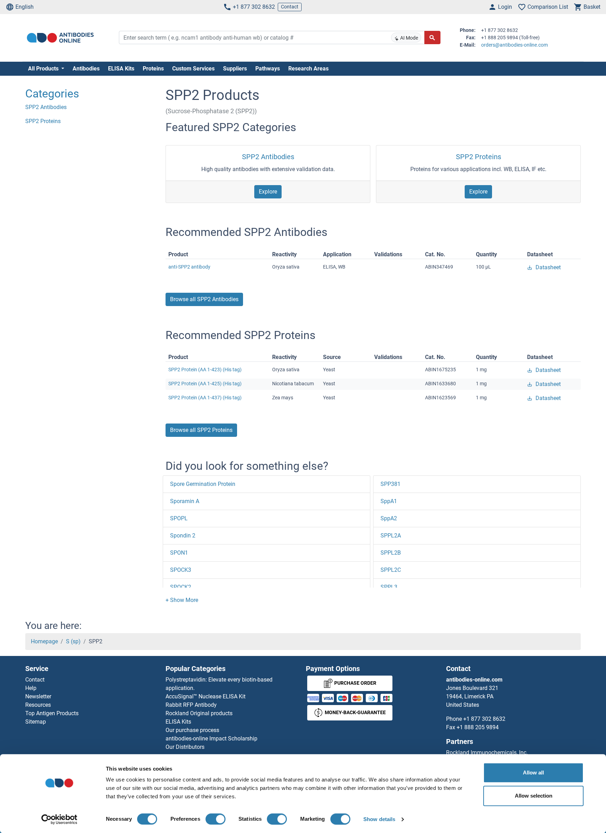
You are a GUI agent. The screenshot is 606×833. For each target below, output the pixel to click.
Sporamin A (184, 501)
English (24, 7)
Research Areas (308, 68)
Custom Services (193, 68)
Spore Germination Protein (202, 484)
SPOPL (179, 518)
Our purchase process (192, 730)
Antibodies (86, 68)
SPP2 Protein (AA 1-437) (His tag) (205, 397)
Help (30, 688)
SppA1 (389, 501)
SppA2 (389, 518)
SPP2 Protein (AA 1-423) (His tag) (205, 369)
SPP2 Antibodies (268, 157)
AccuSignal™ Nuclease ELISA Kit (205, 696)
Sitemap (35, 721)
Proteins (153, 68)
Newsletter (38, 696)
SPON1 (179, 552)
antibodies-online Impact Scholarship (211, 738)
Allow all (533, 773)
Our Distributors (185, 747)
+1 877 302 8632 (254, 7)
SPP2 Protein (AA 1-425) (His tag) (205, 383)
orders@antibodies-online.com (514, 45)
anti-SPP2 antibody (189, 267)
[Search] (432, 37)
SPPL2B (391, 552)
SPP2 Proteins (478, 157)
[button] (182, 600)
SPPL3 (389, 587)
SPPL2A (391, 535)
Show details (379, 819)
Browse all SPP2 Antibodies (204, 299)
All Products (44, 68)
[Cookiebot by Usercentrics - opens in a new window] (59, 819)
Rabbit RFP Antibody (191, 705)
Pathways (267, 68)
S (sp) (73, 641)
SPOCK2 (180, 587)
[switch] (215, 819)
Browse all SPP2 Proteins (201, 430)
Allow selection (533, 796)
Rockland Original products (199, 713)
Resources (38, 705)
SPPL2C (391, 570)
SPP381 (390, 484)
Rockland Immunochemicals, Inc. (487, 752)
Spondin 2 (182, 535)
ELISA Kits (121, 68)
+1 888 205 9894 (478, 727)
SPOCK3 (180, 570)
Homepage (44, 641)
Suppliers (235, 68)
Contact (289, 6)
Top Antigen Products (52, 713)
